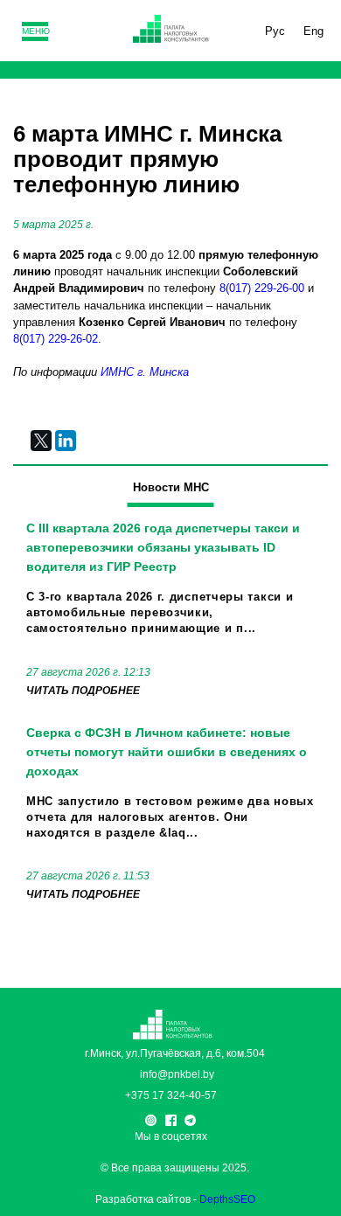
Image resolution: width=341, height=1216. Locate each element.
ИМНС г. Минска (145, 372)
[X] (41, 440)
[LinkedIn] (65, 440)
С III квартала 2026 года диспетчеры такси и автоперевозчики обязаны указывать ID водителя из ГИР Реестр (163, 547)
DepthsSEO (227, 1199)
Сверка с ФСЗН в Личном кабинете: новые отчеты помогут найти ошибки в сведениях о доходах (166, 752)
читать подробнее (83, 690)
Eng (313, 31)
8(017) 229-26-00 (261, 288)
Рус (275, 31)
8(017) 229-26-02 (55, 338)
